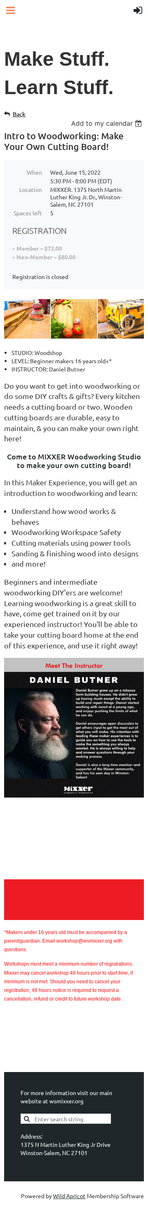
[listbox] (107, 123)
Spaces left (28, 213)
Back (19, 114)
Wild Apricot (69, 1195)
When (34, 172)
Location (30, 189)
